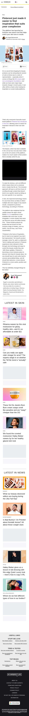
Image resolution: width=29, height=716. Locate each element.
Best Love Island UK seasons (20, 665)
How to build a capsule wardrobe (7, 665)
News (3, 14)
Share (6, 66)
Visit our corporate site (22, 710)
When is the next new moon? (21, 662)
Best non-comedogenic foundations (7, 654)
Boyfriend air (7, 661)
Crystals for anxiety (20, 650)
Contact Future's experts (14, 683)
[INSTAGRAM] (14, 277)
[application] (14, 168)
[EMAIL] (17, 277)
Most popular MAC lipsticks (21, 643)
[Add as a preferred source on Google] (14, 703)
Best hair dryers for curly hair (20, 654)
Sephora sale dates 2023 (20, 640)
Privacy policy (14, 687)
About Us (14, 680)
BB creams (18, 79)
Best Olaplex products (7, 640)
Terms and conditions (14, 685)
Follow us (24, 66)
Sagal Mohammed (13, 37)
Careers (14, 692)
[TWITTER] (12, 277)
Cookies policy (14, 690)
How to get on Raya (7, 643)
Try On (9, 214)
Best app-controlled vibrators (7, 650)
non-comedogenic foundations (11, 81)
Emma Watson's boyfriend (17, 7)
